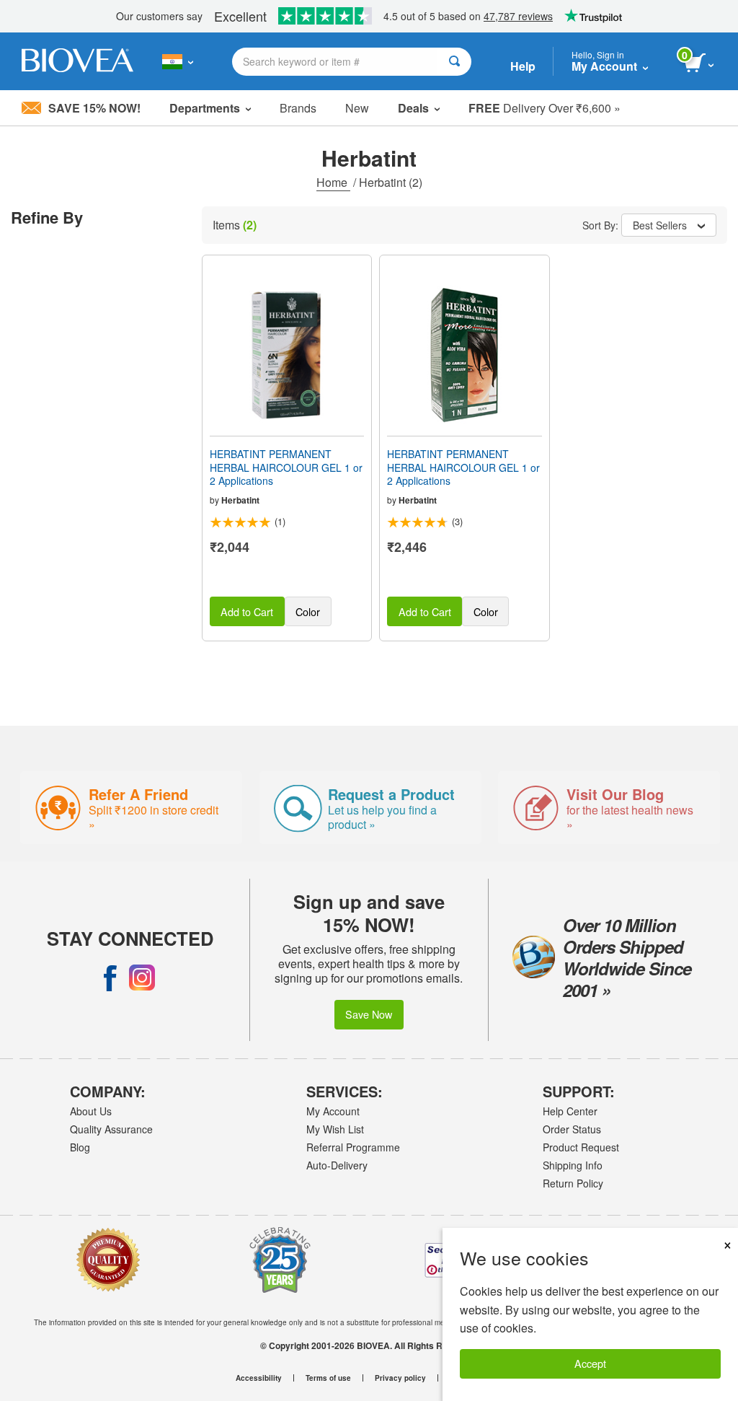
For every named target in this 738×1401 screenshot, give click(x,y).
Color (307, 611)
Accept (590, 1363)
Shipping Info (573, 1165)
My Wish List (335, 1129)
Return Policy (573, 1183)
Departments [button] (204, 108)
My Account (333, 1111)
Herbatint (240, 499)
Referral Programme (353, 1147)
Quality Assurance (111, 1129)
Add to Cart (247, 611)
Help (522, 66)
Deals (413, 108)
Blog (80, 1147)
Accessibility (259, 1378)
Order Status (572, 1129)
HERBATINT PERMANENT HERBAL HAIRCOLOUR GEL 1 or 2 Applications (286, 467)
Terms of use (328, 1378)
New (357, 108)
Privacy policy (400, 1378)
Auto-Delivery (337, 1165)
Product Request (581, 1147)
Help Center (570, 1111)
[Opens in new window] (110, 977)
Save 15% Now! (94, 108)
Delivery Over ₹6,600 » (544, 108)
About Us (91, 1111)
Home (333, 182)
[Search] (454, 62)
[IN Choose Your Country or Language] (177, 61)
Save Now (368, 1014)
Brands (298, 108)
